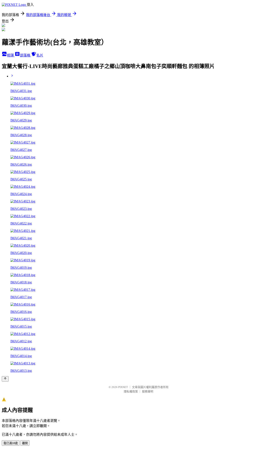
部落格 (25, 55)
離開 (25, 443)
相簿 (11, 55)
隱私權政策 (131, 391)
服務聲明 (147, 391)
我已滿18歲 (10, 443)
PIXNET (123, 387)
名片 (39, 55)
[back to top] (5, 379)
